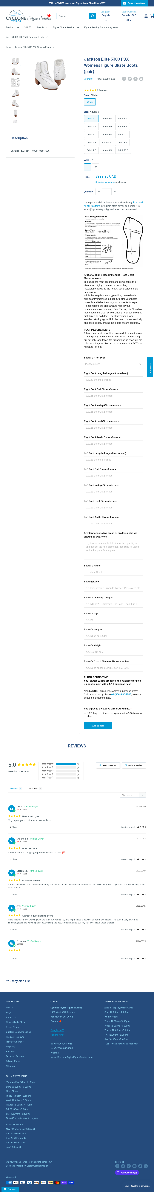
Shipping (10, 1046)
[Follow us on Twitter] (123, 1166)
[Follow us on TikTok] (140, 1166)
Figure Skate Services (64, 27)
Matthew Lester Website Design (33, 1165)
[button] (139, 827)
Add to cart (98, 725)
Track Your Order (14, 1041)
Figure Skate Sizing (16, 1022)
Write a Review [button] (135, 765)
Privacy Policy (13, 1061)
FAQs (8, 1012)
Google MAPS (57, 1030)
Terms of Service (15, 1056)
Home (9, 47)
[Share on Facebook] (124, 78)
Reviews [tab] (14, 788)
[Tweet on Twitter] (135, 78)
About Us (11, 1017)
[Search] (92, 16)
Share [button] (14, 827)
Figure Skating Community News (101, 27)
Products (11, 27)
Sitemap (10, 1066)
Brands (40, 27)
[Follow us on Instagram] (129, 1166)
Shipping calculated (105, 182)
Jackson (88, 79)
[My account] (146, 16)
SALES (27, 27)
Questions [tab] (33, 788)
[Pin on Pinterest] (130, 78)
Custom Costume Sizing (18, 1031)
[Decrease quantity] (99, 191)
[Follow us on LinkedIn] (146, 1166)
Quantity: (89, 191)
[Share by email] (141, 78)
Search (9, 1007)
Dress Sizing (12, 1026)
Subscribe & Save (136, 3)
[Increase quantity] (115, 191)
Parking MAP (57, 1034)
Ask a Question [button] (110, 765)
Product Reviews (15, 1036)
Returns (10, 1051)
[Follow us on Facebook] (117, 1166)
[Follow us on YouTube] (134, 1166)
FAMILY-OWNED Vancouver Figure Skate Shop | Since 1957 (77, 3)
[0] (152, 16)
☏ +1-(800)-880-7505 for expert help (25, 36)
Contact (11, 1189)
